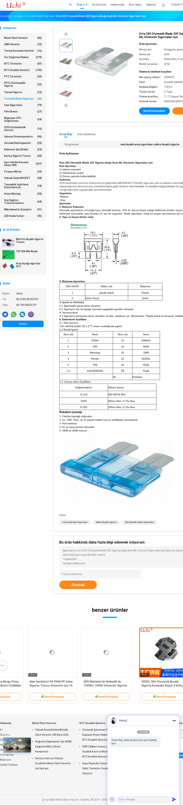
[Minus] (174, 720)
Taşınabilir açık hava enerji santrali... (23, 186)
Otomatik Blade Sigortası (23, 98)
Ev (1, 729)
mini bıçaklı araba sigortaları (139, 522)
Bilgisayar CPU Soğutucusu (23, 119)
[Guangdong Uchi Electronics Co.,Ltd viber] (31, 314)
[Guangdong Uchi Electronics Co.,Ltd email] (5, 314)
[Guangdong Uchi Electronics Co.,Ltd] (15, 5)
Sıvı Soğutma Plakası (23, 57)
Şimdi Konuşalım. (154, 111)
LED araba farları (23, 215)
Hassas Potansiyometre (23, 136)
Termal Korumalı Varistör (23, 50)
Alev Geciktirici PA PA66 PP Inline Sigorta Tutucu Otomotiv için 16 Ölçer (134, 685)
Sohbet (23, 323)
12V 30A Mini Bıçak (27, 251)
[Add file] (112, 799)
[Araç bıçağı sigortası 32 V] (8, 267)
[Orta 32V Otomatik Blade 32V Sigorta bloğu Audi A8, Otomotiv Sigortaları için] (104, 62)
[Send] (174, 799)
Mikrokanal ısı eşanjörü (23, 209)
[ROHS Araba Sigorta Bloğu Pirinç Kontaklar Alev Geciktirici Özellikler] (82, 653)
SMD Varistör (23, 44)
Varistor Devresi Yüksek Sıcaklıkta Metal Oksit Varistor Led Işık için (53, 763)
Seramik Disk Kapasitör (23, 143)
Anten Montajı (23, 193)
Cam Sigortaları (23, 105)
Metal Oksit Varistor (23, 37)
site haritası (7, 754)
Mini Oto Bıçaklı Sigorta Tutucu (29, 240)
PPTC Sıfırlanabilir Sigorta (23, 84)
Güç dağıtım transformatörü (23, 201)
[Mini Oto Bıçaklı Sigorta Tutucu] (8, 242)
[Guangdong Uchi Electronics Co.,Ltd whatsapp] (14, 314)
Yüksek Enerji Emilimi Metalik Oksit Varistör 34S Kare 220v (52, 732)
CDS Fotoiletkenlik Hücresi (23, 129)
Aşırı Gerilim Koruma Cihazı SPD (23, 164)
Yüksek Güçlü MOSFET (23, 178)
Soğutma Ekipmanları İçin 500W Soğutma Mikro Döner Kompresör (53, 746)
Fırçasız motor (23, 171)
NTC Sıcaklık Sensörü (23, 70)
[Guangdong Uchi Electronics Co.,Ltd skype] (22, 314)
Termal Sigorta (23, 92)
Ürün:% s (5, 734)
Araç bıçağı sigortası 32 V (28, 265)
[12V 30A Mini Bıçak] (8, 255)
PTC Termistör (23, 76)
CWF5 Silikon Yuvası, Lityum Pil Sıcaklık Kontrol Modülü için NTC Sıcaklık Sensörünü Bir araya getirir (99, 752)
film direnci (23, 111)
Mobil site (5, 759)
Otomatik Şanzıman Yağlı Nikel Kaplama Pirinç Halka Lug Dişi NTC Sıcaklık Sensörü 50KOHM (100, 734)
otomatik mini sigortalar (74, 522)
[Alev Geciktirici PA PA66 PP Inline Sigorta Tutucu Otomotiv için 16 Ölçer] (136, 653)
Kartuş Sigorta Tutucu (23, 155)
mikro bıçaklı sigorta (106, 522)
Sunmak (78, 585)
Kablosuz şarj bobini (23, 149)
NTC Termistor (23, 63)
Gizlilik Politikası (9, 764)
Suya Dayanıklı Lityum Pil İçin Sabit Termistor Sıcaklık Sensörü (98, 768)
